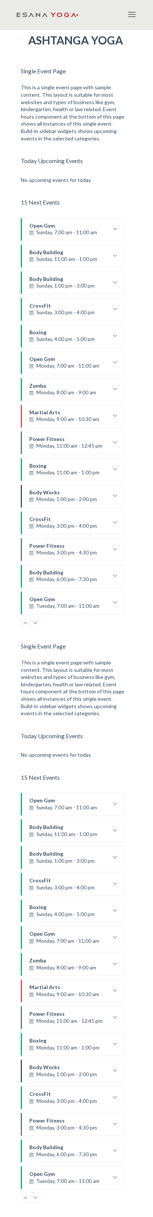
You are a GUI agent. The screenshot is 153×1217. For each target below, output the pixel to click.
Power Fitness (65, 445)
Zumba (62, 391)
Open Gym (63, 231)
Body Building (63, 258)
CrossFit (62, 311)
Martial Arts (64, 418)
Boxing (62, 338)
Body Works (63, 498)
